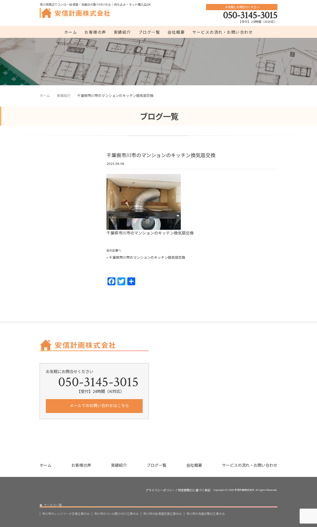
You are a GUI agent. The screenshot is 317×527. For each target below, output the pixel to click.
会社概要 (176, 32)
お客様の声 (95, 32)
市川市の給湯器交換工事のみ (162, 513)
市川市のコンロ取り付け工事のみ (116, 513)
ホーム (70, 32)
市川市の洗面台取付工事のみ (205, 513)
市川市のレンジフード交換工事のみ (66, 513)
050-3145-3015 (250, 15)
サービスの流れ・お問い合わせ (222, 32)
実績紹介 (122, 32)
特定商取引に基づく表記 (194, 490)
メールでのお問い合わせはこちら (99, 405)
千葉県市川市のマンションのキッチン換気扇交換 (147, 257)
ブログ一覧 (149, 32)
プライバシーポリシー (160, 490)
